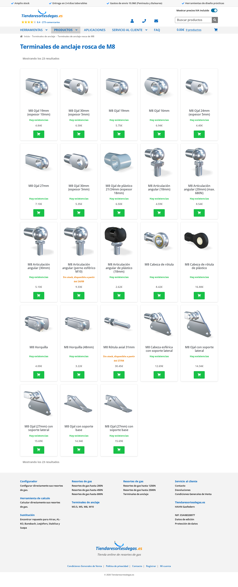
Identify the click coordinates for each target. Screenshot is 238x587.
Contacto (180, 485)
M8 (85, 506)
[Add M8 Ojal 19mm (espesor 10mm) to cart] (38, 134)
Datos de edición (184, 519)
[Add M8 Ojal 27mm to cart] (38, 213)
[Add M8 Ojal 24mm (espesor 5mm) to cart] (199, 134)
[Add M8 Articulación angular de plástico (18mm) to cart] (119, 295)
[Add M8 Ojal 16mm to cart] (159, 134)
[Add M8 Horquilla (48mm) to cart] (78, 375)
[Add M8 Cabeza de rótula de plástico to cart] (199, 295)
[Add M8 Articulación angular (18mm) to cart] (159, 213)
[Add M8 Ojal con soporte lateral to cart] (199, 375)
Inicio (27, 36)
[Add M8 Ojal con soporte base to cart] (78, 450)
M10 (91, 506)
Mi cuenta (165, 566)
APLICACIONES (94, 30)
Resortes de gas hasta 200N (87, 485)
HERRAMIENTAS (31, 30)
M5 (80, 506)
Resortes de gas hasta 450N (87, 490)
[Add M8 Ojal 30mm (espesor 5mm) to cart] (78, 134)
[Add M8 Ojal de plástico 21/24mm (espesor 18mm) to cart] (119, 213)
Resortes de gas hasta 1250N (139, 485)
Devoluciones (182, 490)
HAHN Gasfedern (185, 506)
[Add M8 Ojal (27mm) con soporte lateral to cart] (38, 450)
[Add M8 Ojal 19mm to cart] (119, 134)
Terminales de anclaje (43, 36)
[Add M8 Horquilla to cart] (38, 375)
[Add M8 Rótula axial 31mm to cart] (119, 375)
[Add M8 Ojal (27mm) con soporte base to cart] (119, 450)
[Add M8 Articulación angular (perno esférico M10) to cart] (78, 295)
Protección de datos (186, 523)
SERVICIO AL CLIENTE (127, 30)
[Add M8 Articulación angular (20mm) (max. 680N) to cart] (199, 213)
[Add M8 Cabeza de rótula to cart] (159, 295)
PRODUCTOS (63, 30)
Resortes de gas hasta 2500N (139, 490)
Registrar (151, 566)
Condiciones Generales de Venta (193, 494)
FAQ (157, 30)
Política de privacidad (117, 566)
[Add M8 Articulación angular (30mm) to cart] (38, 295)
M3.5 (74, 506)
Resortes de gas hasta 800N (87, 494)
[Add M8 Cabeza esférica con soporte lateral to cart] (159, 375)
